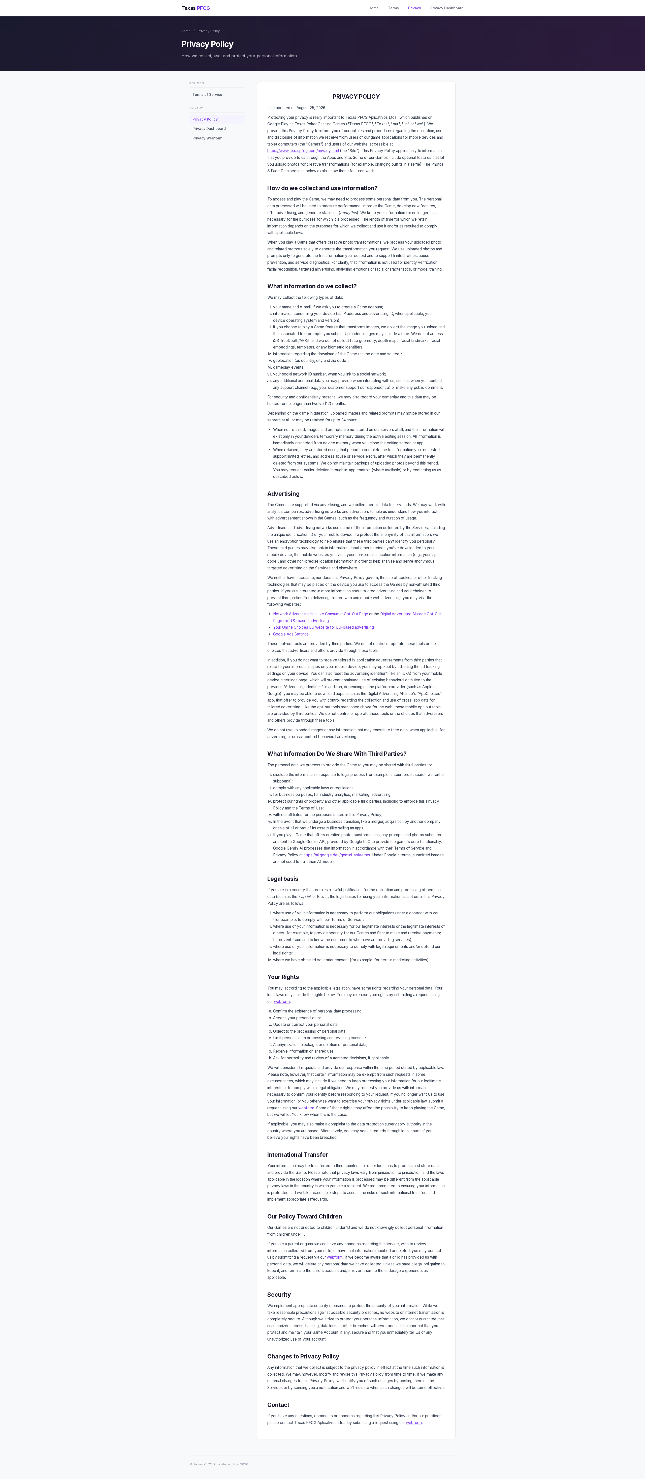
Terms (393, 8)
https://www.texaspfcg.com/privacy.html (303, 150)
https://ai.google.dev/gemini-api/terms (337, 855)
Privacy (414, 8)
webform (282, 1001)
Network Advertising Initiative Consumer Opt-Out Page (320, 614)
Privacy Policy (205, 119)
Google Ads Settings (291, 634)
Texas (195, 8)
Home (374, 8)
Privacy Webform (207, 138)
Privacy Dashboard (447, 8)
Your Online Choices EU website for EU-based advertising (323, 627)
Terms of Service (207, 94)
